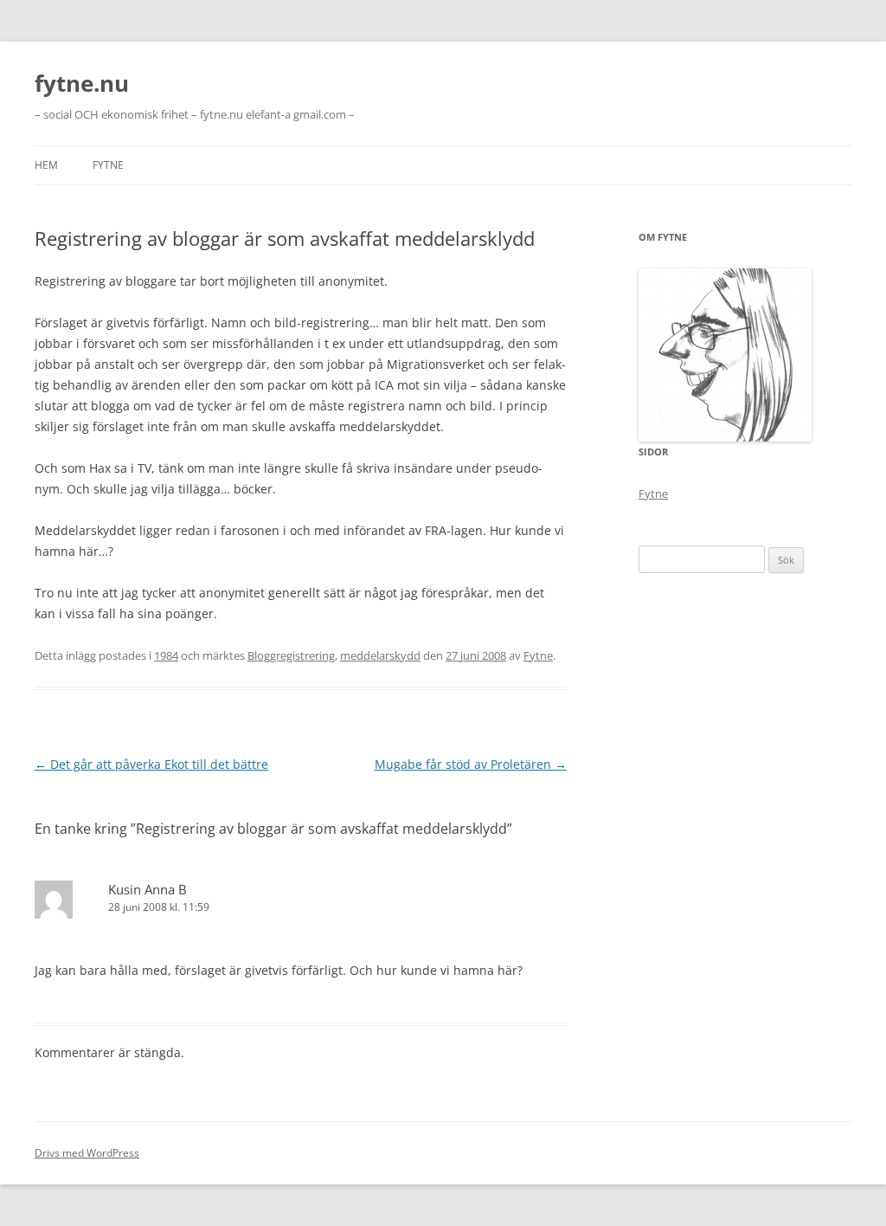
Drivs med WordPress (87, 1152)
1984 (166, 655)
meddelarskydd (380, 655)
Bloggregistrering (291, 655)
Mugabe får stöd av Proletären (471, 764)
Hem (46, 165)
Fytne (108, 165)
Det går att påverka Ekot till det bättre (151, 764)
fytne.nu (82, 83)
